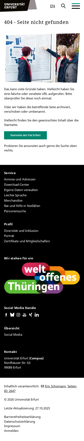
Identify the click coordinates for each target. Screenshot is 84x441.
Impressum (12, 426)
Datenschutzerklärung (19, 421)
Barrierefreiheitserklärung (22, 417)
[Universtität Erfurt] (18, 6)
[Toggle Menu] (76, 6)
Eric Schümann (55, 386)
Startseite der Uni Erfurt (25, 135)
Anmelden (11, 431)
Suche (63, 6)
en (52, 5)
